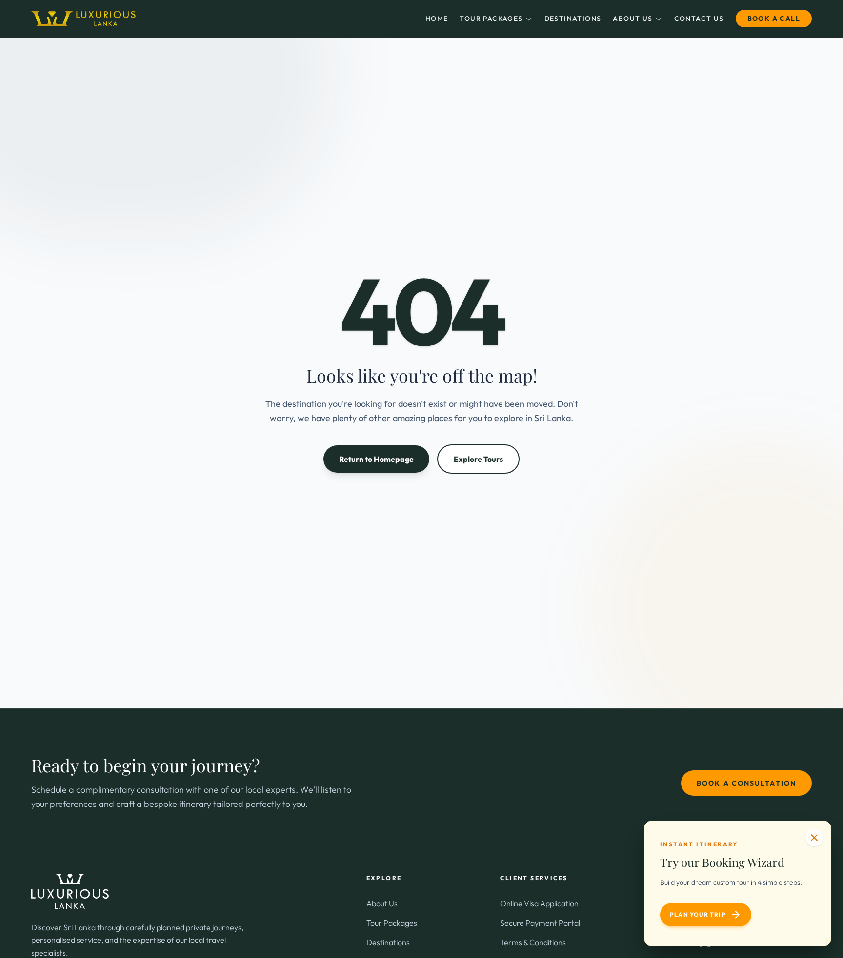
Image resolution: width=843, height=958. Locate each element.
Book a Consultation (746, 783)
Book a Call (773, 18)
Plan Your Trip (706, 914)
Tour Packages (491, 18)
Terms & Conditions (533, 942)
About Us (632, 18)
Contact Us (699, 18)
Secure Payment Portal (540, 923)
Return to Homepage (376, 459)
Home (436, 18)
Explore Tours (478, 459)
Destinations (573, 18)
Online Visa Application (539, 903)
